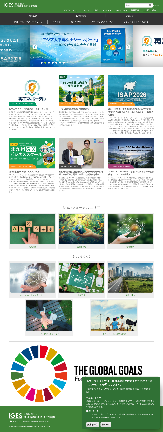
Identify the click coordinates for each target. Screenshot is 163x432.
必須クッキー (95, 398)
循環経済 (129, 16)
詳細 (88, 392)
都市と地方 (76, 22)
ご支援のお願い (150, 10)
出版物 (96, 10)
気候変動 (33, 16)
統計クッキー (95, 411)
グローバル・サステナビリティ (28, 22)
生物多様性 (81, 16)
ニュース (85, 10)
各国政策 (56, 22)
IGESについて (70, 10)
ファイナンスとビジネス (102, 22)
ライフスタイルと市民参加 (135, 22)
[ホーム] (23, 6)
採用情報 (135, 10)
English (156, 5)
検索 (150, 4)
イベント (107, 10)
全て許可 (106, 424)
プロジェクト (121, 10)
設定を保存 (92, 424)
